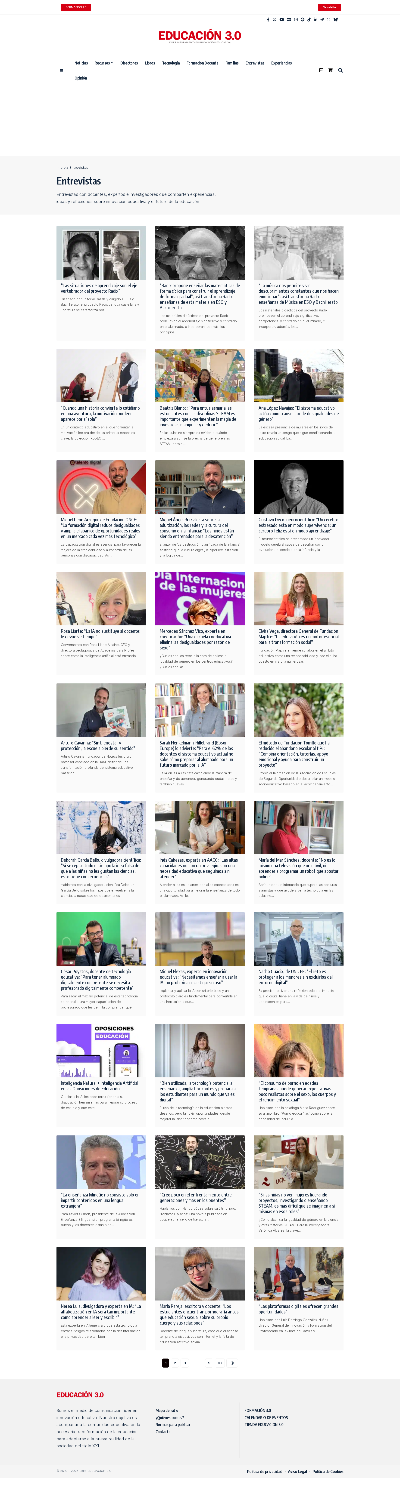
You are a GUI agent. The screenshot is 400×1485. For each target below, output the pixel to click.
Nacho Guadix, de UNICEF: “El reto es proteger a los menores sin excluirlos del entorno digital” (296, 976)
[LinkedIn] (316, 19)
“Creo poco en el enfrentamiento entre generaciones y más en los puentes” (196, 1197)
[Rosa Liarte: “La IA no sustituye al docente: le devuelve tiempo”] (101, 598)
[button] (340, 70)
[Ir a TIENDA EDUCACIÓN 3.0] (330, 70)
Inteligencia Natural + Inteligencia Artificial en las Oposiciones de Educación (99, 1085)
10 (220, 1363)
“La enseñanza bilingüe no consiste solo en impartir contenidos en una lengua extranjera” (100, 1200)
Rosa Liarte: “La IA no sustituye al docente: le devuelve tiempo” (101, 633)
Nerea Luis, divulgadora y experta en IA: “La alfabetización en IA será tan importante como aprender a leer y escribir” (101, 1311)
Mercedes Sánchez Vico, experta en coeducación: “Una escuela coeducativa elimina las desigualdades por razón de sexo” (195, 639)
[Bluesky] (335, 19)
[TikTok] (309, 19)
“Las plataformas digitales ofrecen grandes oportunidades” (298, 1308)
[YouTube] (281, 19)
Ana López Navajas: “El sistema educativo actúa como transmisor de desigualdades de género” (299, 413)
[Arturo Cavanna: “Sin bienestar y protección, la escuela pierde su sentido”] (101, 710)
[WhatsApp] (328, 19)
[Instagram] (296, 19)
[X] (274, 19)
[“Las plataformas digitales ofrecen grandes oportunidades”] (299, 1274)
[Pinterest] (303, 19)
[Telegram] (322, 19)
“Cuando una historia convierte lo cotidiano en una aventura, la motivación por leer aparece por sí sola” (100, 413)
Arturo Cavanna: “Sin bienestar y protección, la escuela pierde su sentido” (98, 745)
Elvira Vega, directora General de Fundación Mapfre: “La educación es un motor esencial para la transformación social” (299, 636)
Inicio (61, 167)
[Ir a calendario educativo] (321, 70)
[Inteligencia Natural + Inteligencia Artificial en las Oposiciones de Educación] (101, 1050)
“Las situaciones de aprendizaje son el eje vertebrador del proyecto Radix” (99, 288)
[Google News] (289, 19)
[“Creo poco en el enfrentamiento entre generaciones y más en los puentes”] (200, 1162)
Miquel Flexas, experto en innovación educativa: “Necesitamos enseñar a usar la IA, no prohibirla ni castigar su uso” (198, 976)
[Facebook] (268, 19)
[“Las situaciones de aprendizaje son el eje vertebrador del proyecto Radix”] (101, 253)
